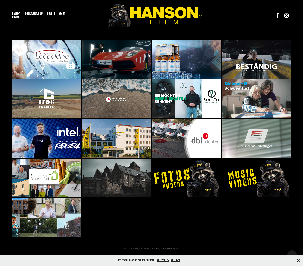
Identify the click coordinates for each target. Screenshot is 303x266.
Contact (16, 16)
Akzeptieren (163, 260)
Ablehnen (175, 260)
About (62, 13)
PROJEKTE (16, 13)
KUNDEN (51, 13)
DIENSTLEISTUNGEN (34, 13)
